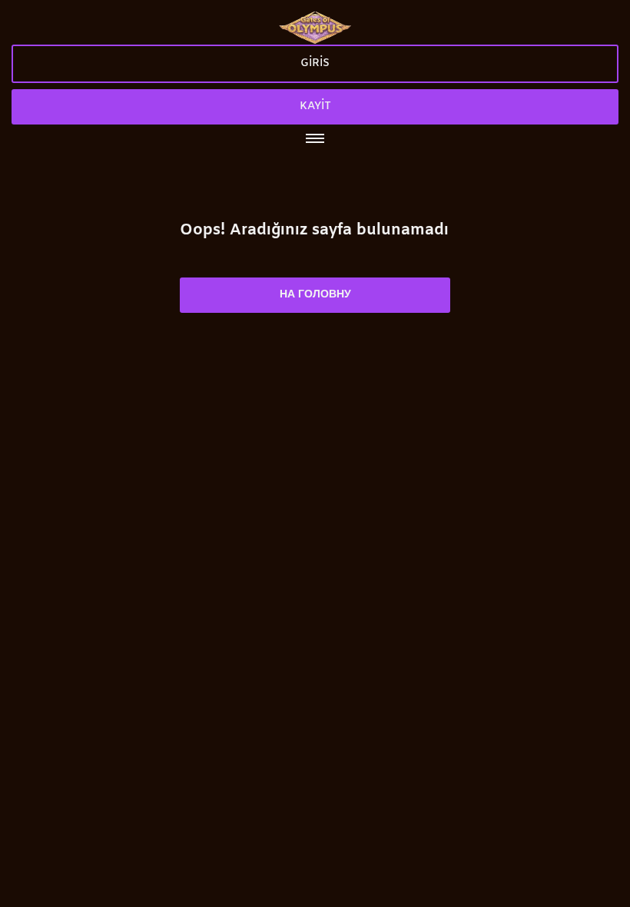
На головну (315, 294)
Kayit (315, 106)
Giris (315, 63)
